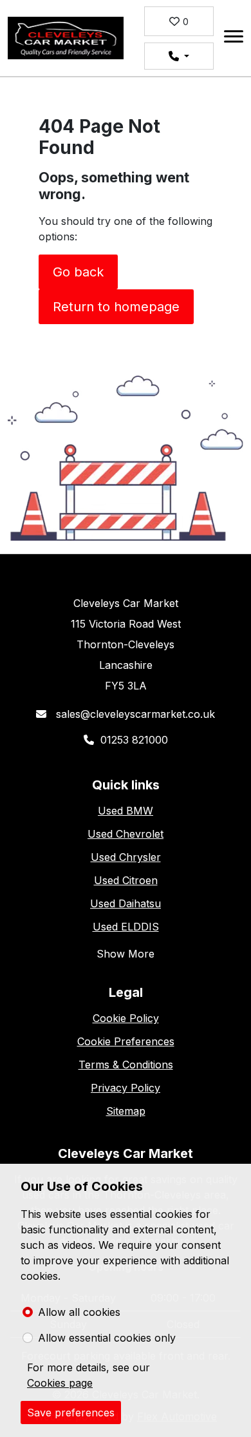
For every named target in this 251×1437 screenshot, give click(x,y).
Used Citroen (126, 880)
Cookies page (60, 1382)
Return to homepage (116, 306)
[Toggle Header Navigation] (233, 38)
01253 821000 (134, 739)
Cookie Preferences (125, 1041)
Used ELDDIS (126, 926)
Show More (125, 953)
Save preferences (71, 1412)
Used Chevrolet (125, 833)
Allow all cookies (79, 1312)
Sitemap (125, 1110)
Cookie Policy (126, 1018)
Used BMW (125, 810)
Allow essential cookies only (107, 1337)
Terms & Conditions (126, 1064)
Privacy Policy (125, 1087)
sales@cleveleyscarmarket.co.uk (134, 714)
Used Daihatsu (125, 903)
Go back (78, 272)
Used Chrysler (126, 857)
